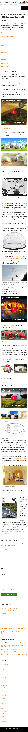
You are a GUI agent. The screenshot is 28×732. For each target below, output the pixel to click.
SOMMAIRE (3, 613)
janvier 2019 (3, 693)
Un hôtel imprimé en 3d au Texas (8, 610)
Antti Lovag (6, 628)
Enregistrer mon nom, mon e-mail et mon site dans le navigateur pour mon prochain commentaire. (14, 589)
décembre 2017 (4, 700)
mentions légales (15, 728)
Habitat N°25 (4, 45)
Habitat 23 (3, 52)
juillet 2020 (3, 682)
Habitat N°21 (4, 59)
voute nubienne (7, 463)
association (14, 629)
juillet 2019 (3, 690)
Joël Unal (8, 646)
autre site (18, 83)
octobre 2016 (4, 708)
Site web (3, 581)
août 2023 (3, 669)
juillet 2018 (3, 695)
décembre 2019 (4, 685)
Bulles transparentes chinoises (8, 618)
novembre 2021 (4, 680)
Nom (2, 568)
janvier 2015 (3, 721)
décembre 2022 (4, 674)
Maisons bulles (16, 631)
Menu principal (26, 8)
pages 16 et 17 (13, 49)
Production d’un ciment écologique (19, 654)
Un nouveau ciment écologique (8, 616)
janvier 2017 (3, 703)
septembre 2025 (5, 664)
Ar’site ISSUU (5, 533)
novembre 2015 (4, 716)
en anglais (16, 458)
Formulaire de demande (7, 36)
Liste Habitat (4, 32)
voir (25, 465)
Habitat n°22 (4, 56)
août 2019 (3, 687)
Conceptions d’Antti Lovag (18, 642)
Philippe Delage (4, 654)
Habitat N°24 (4, 49)
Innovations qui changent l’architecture (16, 649)
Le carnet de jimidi (6, 128)
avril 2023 (3, 672)
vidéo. (3, 492)
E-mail (3, 574)
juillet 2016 (3, 711)
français (24, 458)
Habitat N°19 (4, 66)
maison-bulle (6, 631)
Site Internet (11, 83)
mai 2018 (3, 698)
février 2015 (3, 719)
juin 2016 (3, 713)
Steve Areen (18, 490)
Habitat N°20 (4, 63)
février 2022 (3, 677)
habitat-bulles (5, 74)
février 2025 (3, 666)
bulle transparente (14, 258)
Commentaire (5, 549)
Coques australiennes (7, 325)
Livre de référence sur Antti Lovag (9, 608)
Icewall (2, 341)
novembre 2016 (4, 706)
